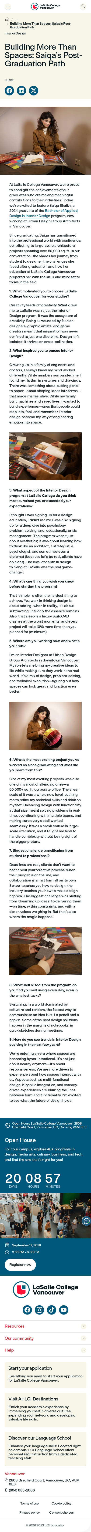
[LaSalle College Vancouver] (45, 6)
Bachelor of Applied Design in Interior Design (43, 213)
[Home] (45, 1297)
